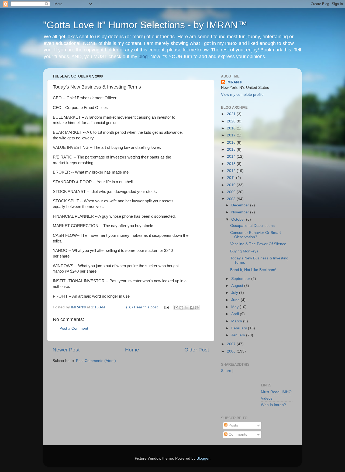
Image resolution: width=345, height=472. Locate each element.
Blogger (202, 458)
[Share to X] (186, 307)
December (240, 205)
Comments (237, 434)
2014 (232, 156)
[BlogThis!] (181, 307)
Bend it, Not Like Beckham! (253, 270)
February (239, 328)
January (238, 335)
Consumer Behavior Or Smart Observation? (255, 235)
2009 (232, 192)
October (238, 219)
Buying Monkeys (244, 251)
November (240, 212)
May (235, 307)
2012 (232, 171)
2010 (232, 185)
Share (226, 371)
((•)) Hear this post (142, 307)
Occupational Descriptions (252, 226)
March (237, 321)
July (235, 293)
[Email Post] (166, 307)
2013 (232, 164)
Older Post (196, 350)
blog (143, 56)
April (235, 314)
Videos (266, 398)
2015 (232, 149)
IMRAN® (234, 82)
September (241, 279)
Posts (232, 425)
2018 (232, 128)
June (236, 300)
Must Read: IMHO (276, 392)
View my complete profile (242, 95)
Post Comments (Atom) (96, 361)
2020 (232, 121)
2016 (232, 142)
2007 (232, 344)
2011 (231, 178)
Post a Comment (74, 328)
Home (132, 350)
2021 (232, 114)
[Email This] (176, 307)
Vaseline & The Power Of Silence (258, 244)
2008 (232, 199)
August (237, 286)
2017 (232, 135)
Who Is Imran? (273, 405)
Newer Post (66, 350)
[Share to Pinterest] (196, 307)
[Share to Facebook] (191, 307)
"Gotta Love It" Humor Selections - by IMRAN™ (145, 24)
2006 (232, 351)
